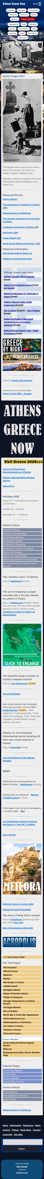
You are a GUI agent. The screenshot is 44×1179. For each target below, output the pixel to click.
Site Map (18, 1134)
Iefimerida (15, 747)
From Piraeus (33, 10)
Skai (23, 811)
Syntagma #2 (13, 24)
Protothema (16, 919)
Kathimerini (16, 581)
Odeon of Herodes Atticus (15, 993)
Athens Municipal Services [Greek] (20, 559)
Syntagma (21, 10)
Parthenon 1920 (10, 232)
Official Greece (10, 971)
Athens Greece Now (14, 3)
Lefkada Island (10, 986)
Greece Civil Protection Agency (18, 285)
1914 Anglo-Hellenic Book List (17, 253)
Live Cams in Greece (13, 1026)
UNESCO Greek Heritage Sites (17, 259)
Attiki (24, 24)
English (10, 288)
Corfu (34, 29)
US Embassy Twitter (13, 541)
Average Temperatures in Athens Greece (19, 1002)
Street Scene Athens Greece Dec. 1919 (21, 243)
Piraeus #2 (24, 15)
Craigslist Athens (11, 530)
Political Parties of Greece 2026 (18, 904)
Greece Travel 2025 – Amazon (17, 393)
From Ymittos (23, 29)
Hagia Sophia (9, 1099)
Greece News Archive (13, 1082)
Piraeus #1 (13, 15)
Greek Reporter (10, 710)
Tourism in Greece (12, 1030)
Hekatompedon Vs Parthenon (17, 1110)
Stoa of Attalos (10, 1011)
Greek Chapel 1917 (12, 238)
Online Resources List (14, 1018)
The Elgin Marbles (12, 1007)
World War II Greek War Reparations (20, 1015)
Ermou (34, 15)
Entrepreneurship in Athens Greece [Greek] (20, 564)
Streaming (12, 33)
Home (5, 1125)
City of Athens (10, 310)
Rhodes (6, 979)
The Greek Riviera (11, 694)
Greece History (10, 199)
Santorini (7, 975)
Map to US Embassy (13, 552)
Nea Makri (33, 24)
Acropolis (10, 10)
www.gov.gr (8, 486)
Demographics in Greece (15, 1096)
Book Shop (25, 1130)
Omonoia (14, 19)
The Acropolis (10, 967)
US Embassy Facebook (14, 545)
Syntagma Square (11, 990)
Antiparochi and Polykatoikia (17, 909)
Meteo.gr (7, 1049)
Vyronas (12, 29)
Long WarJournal (19, 683)
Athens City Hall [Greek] (15, 556)
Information (15, 1125)
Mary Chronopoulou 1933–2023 (18, 928)
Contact (36, 1130)
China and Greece (11, 1033)
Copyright (7, 1134)
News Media (32, 33)
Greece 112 (23, 37)
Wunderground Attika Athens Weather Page (21, 1053)
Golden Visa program (22, 380)
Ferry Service (9, 835)
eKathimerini (17, 603)
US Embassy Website (13, 537)
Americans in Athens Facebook (18, 548)
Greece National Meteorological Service (18, 1044)
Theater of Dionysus (13, 997)
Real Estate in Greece (13, 982)
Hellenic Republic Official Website (19, 276)
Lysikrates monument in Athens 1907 (21, 227)
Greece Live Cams (28, 19)
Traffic (22, 33)
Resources (28, 1125)
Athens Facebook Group (15, 533)
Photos (15, 1130)
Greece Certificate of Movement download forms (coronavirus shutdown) (18, 322)
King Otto (18, 922)
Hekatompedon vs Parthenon (17, 213)
